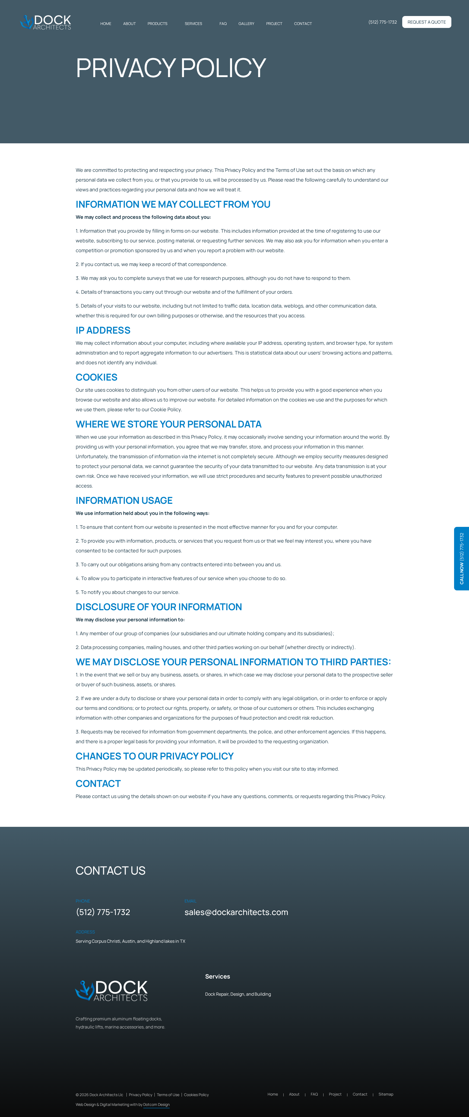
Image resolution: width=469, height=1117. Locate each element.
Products (157, 23)
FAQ (223, 23)
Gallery (246, 23)
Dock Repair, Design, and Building (238, 994)
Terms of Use (168, 1094)
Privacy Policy (140, 1094)
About (129, 23)
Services (193, 23)
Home (105, 23)
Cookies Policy (196, 1094)
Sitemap (386, 1094)
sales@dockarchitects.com (236, 911)
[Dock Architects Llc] (46, 22)
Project (274, 23)
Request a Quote (427, 22)
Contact (303, 23)
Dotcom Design (156, 1104)
